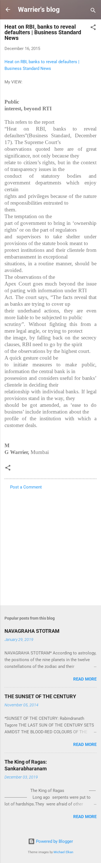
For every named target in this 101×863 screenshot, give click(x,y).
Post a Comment (26, 487)
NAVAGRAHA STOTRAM (31, 631)
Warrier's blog (39, 9)
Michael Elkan (63, 852)
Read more (85, 679)
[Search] (93, 11)
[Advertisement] (50, 545)
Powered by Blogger (54, 841)
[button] (93, 28)
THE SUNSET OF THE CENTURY (40, 696)
